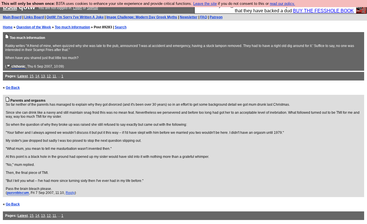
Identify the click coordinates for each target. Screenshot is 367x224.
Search (120, 27)
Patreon (216, 17)
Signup (92, 8)
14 (37, 76)
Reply (70, 193)
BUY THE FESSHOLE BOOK (323, 10)
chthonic (18, 66)
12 (49, 76)
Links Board (34, 17)
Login (77, 8)
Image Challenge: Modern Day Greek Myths (141, 17)
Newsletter (189, 17)
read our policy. (282, 3)
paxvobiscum (18, 193)
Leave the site (205, 3)
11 (54, 76)
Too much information (72, 27)
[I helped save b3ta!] (8, 66)
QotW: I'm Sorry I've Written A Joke (75, 17)
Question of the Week (33, 27)
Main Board (12, 17)
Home (8, 27)
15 (32, 76)
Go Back (13, 88)
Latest (22, 76)
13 (43, 76)
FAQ (203, 17)
